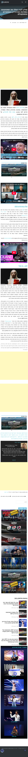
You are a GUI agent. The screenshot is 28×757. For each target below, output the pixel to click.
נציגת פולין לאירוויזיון (9, 112)
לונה (23, 209)
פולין (1, 496)
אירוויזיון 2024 (20, 107)
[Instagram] (13, 460)
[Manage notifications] (25, 750)
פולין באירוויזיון (14, 496)
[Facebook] (14, 460)
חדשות (18, 496)
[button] (17, 430)
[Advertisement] (14, 42)
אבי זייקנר (6, 492)
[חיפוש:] (21, 502)
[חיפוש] (22, 2)
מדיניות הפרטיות (5, 748)
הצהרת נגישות (10, 748)
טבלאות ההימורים (8, 238)
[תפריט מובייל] (25, 2)
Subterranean (8, 321)
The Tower (3, 211)
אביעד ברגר (14, 22)
